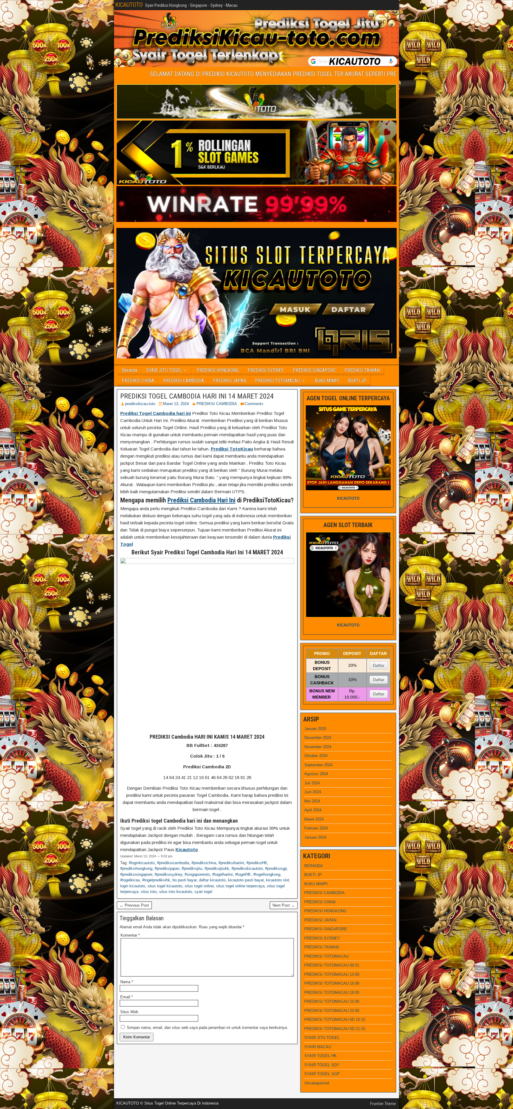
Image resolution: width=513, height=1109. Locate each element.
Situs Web (129, 1012)
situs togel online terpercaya (240, 886)
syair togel (203, 891)
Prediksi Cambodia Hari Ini (201, 500)
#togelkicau (130, 880)
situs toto (149, 891)
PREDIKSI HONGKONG (218, 370)
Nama (126, 982)
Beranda (129, 370)
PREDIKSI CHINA (138, 380)
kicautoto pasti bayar (246, 880)
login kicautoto (132, 886)
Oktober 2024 (315, 755)
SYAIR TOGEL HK (320, 1056)
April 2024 (313, 810)
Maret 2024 (314, 819)
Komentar (130, 935)
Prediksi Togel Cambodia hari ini (155, 413)
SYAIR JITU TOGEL (164, 370)
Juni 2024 (312, 792)
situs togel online (199, 886)
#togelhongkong (266, 874)
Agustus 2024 (316, 774)
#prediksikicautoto (247, 868)
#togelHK (243, 874)
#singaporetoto (197, 874)
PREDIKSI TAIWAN (362, 370)
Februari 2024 (316, 828)
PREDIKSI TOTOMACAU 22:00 (331, 1001)
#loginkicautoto (142, 863)
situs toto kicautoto (175, 891)
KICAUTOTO (129, 4)
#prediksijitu (192, 868)
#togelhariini (222, 874)
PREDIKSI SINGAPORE (314, 370)
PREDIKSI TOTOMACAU (277, 380)
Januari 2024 (315, 837)
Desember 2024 (317, 737)
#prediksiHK (256, 863)
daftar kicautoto (212, 880)
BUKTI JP (357, 380)
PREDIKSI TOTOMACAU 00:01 (331, 965)
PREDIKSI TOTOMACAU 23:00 (331, 1010)
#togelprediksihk (156, 880)
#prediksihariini (231, 863)
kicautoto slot (277, 880)
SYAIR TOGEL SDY (321, 1065)
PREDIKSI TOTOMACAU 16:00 (331, 983)
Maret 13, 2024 (176, 404)
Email (126, 997)
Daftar (378, 665)
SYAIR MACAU (317, 1047)
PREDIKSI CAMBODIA (183, 380)
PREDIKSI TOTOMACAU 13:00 (331, 974)
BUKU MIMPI (327, 380)
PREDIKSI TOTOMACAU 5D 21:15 (334, 1029)
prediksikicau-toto (140, 404)
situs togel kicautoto (165, 886)
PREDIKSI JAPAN (229, 380)
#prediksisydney (168, 874)
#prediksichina (203, 863)
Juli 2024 (312, 783)
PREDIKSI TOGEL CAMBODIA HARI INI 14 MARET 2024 (197, 396)
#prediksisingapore (136, 874)
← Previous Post (134, 905)
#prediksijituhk (217, 868)
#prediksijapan (167, 868)
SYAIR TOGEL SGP (322, 1074)
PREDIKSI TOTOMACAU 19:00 (331, 992)
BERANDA (313, 866)
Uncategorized (316, 1083)
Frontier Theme (383, 1103)
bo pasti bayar (184, 880)
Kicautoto (186, 849)
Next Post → (284, 905)
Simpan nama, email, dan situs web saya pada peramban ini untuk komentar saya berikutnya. (207, 1027)
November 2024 (317, 747)
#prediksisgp (276, 868)
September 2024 (318, 765)
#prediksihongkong (136, 868)
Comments (254, 404)
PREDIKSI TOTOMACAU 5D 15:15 (334, 1019)
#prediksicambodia (173, 863)
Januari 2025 (315, 728)
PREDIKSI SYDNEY (266, 370)
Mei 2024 (312, 801)
